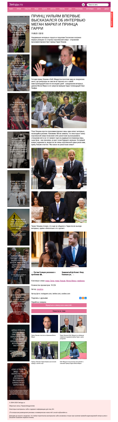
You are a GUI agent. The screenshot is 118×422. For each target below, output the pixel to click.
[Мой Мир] (85, 298)
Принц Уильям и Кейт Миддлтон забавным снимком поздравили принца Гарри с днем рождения (72, 337)
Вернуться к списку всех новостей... (59, 305)
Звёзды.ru (16, 4)
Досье (107, 9)
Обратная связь (14, 406)
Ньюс (11, 9)
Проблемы (79, 9)
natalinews (81, 281)
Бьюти (44, 9)
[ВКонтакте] (80, 298)
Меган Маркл (71, 281)
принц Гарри (49, 281)
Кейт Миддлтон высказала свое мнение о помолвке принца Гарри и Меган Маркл (72, 362)
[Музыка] (84, 5)
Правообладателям (28, 406)
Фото (99, 9)
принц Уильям (60, 281)
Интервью (89, 9)
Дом (69, 9)
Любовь (62, 9)
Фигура (53, 9)
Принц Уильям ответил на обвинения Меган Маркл (43, 336)
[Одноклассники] (83, 298)
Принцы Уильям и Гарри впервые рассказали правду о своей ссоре (43, 362)
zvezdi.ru (40, 289)
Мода (36, 9)
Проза (19, 9)
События (28, 9)
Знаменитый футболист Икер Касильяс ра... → (73, 273)
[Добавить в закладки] (112, 19)
